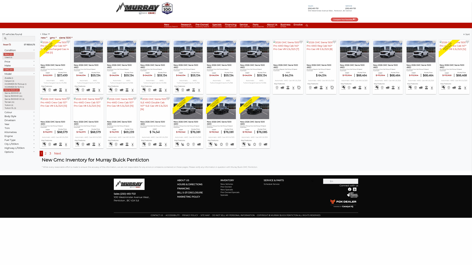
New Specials (227, 190)
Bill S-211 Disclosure (190, 192)
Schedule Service (272, 184)
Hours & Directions (189, 184)
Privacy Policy (190, 215)
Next (57, 153)
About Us (183, 180)
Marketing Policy (188, 197)
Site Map (205, 215)
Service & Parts (274, 180)
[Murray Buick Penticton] (138, 8)
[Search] (5, 38)
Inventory (227, 180)
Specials (224, 195)
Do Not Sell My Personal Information (233, 215)
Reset (6, 45)
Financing (183, 188)
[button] (170, 25)
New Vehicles (227, 184)
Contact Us (157, 215)
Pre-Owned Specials (230, 192)
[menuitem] (19, 54)
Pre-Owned (226, 187)
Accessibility (173, 215)
